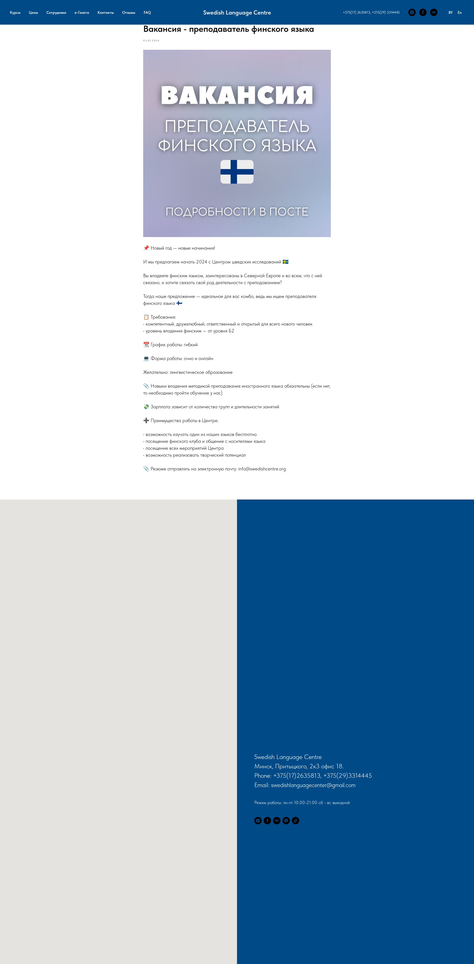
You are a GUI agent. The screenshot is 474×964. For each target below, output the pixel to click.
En (460, 12)
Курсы (15, 12)
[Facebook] (423, 12)
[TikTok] (295, 820)
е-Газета (82, 12)
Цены (33, 12)
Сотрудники (56, 12)
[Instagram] (412, 12)
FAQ (147, 12)
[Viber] (286, 820)
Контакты (106, 12)
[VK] (433, 12)
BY (451, 12)
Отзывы (128, 12)
